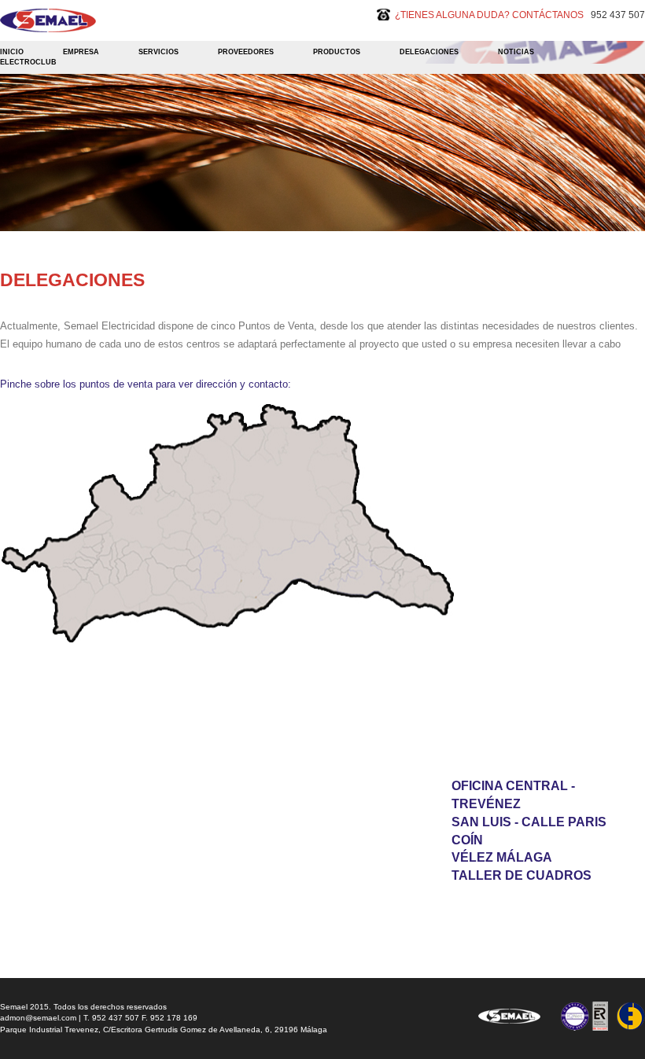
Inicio (12, 52)
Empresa (81, 52)
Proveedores (246, 52)
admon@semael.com (38, 1017)
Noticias (516, 52)
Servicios (158, 52)
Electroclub (28, 62)
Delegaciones (429, 52)
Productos (336, 52)
